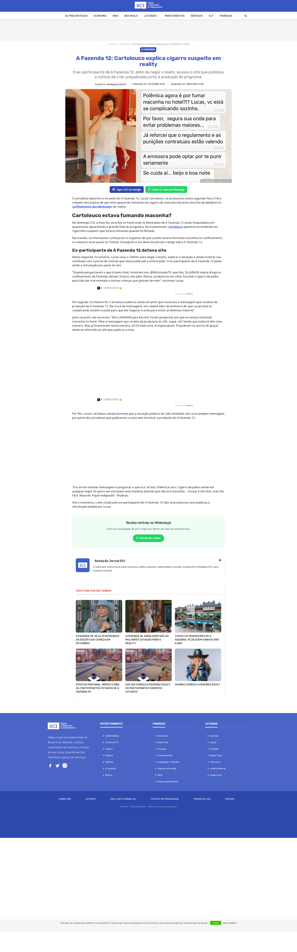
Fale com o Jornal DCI (123, 799)
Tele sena (215, 761)
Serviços (197, 15)
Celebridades (112, 735)
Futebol (109, 755)
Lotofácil (214, 748)
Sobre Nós (65, 799)
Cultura (109, 748)
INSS (115, 15)
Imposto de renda (167, 768)
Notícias (109, 761)
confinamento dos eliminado (91, 207)
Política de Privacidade (165, 799)
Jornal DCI (112, 44)
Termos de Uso (202, 799)
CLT (211, 15)
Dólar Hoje (163, 742)
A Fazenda (124, 44)
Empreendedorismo (168, 781)
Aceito (216, 923)
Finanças (226, 15)
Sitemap (230, 799)
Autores (91, 799)
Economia (100, 15)
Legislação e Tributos (169, 761)
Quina (213, 742)
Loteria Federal (217, 768)
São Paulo (131, 15)
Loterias (150, 15)
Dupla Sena (216, 774)
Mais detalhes (230, 923)
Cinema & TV (111, 742)
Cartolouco (175, 227)
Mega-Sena (216, 755)
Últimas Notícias (76, 15)
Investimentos (174, 15)
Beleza (108, 774)
